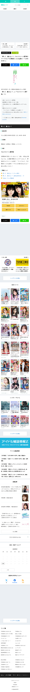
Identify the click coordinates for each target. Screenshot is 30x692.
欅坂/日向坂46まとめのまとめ (7, 647)
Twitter (15, 682)
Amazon (8, 205)
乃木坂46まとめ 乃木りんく (6, 669)
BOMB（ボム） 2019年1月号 (10, 199)
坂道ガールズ (18, 652)
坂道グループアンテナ (19, 654)
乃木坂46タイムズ (4, 664)
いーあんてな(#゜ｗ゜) (5, 640)
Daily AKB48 (3, 659)
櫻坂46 (15, 8)
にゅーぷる (17, 643)
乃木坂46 (5, 8)
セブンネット (21, 205)
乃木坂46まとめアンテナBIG (7, 633)
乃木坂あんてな (18, 631)
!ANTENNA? (3, 643)
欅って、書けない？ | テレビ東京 (11, 173)
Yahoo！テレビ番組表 (8, 178)
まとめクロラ (18, 640)
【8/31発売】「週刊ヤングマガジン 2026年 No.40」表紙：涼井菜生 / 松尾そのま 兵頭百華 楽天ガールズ (14, 470)
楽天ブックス (8, 209)
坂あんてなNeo (18, 633)
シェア (15, 64)
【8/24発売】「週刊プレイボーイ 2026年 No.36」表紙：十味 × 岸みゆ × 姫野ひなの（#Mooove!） (14, 475)
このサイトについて (15, 680)
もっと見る (15, 531)
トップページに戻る (15, 278)
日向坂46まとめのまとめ (20, 645)
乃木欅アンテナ (18, 638)
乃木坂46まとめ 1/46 (19, 662)
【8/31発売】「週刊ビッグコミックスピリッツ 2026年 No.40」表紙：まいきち (14, 465)
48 (5, 1)
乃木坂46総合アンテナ (5, 636)
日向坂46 (25, 8)
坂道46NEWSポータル (5, 652)
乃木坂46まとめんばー (19, 659)
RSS (23, 582)
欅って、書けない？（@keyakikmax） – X (13, 176)
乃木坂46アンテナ (4, 645)
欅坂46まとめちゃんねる (20, 664)
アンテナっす (3, 638)
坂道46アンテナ (18, 650)
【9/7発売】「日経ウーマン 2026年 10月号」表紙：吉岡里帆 (14, 460)
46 (15, 1)
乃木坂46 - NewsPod (5, 666)
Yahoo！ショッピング (22, 209)
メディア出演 (15, 52)
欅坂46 (3, 216)
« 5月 (8, 570)
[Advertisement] (15, 26)
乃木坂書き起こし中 (19, 666)
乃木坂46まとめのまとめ (6, 631)
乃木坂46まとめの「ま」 (6, 662)
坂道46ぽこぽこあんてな (6, 654)
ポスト (6, 64)
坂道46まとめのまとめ (5, 650)
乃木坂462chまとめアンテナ (21, 636)
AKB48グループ (15, 686)
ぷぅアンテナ (18, 647)
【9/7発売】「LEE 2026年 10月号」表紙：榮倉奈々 (13, 455)
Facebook (14, 582)
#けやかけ (8, 114)
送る (25, 64)
